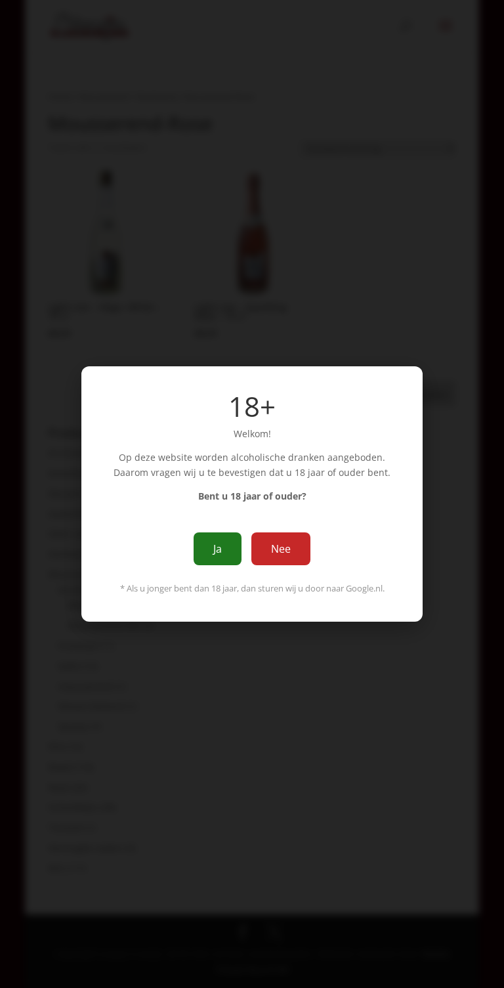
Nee (281, 549)
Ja (217, 549)
